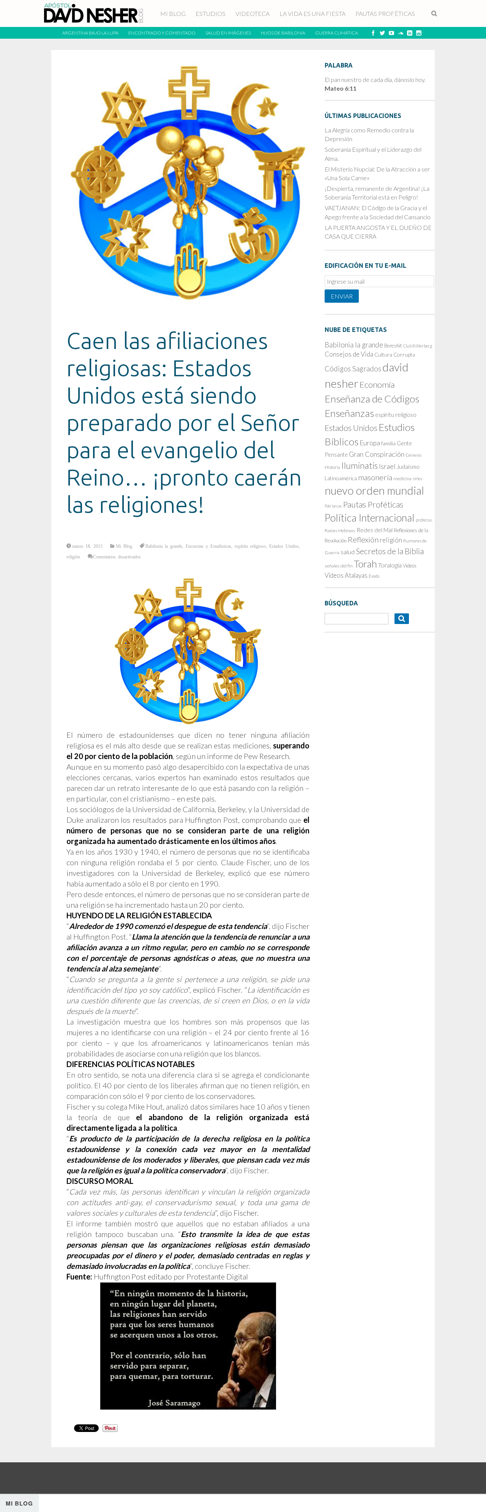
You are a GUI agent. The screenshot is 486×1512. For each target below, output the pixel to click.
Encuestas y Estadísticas (208, 546)
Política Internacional (370, 518)
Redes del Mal (375, 530)
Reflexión (363, 539)
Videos (410, 566)
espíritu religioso (250, 546)
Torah (365, 563)
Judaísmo (408, 466)
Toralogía (390, 565)
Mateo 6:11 (341, 88)
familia (388, 443)
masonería (375, 477)
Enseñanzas (349, 413)
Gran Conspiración (376, 454)
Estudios (211, 13)
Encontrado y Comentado (162, 33)
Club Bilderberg (417, 345)
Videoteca (252, 13)
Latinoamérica (341, 478)
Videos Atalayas (346, 575)
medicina (402, 478)
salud (348, 552)
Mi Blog (124, 546)
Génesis (413, 455)
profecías (424, 519)
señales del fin (339, 566)
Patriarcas (333, 505)
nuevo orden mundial (374, 490)
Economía (377, 384)
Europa (370, 443)
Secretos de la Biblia (390, 551)
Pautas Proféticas (385, 13)
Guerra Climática (336, 33)
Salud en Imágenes (228, 33)
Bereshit (393, 346)
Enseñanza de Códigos (372, 399)
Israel (387, 466)
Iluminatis (359, 465)
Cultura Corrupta (394, 354)
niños (417, 478)
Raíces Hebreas (340, 530)
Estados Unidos (284, 546)
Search (434, 14)
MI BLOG (173, 13)
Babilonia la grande (163, 546)
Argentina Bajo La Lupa (90, 33)
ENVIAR (342, 296)
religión (73, 556)
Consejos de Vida (349, 354)
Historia (332, 467)
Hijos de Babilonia (283, 33)
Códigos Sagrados (353, 368)
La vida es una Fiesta (312, 13)
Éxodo (374, 576)
